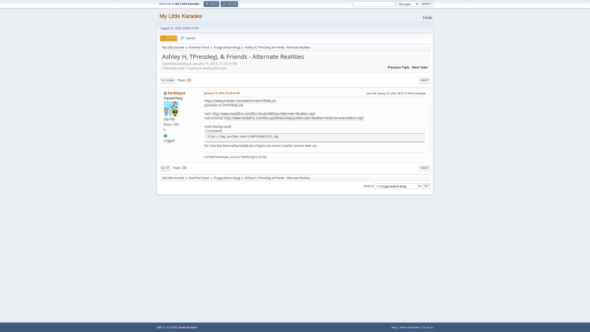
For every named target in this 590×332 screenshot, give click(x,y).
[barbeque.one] (165, 135)
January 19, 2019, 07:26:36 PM (222, 93)
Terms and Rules (409, 327)
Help (394, 327)
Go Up (165, 168)
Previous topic (399, 67)
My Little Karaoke (180, 16)
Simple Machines (187, 327)
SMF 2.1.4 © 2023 (167, 327)
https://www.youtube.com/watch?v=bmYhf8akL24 (240, 101)
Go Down (167, 80)
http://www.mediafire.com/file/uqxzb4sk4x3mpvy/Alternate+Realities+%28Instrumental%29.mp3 (294, 118)
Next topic (420, 67)
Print (424, 80)
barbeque (176, 92)
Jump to (368, 186)
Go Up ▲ (427, 327)
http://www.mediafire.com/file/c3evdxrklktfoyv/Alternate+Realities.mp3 (263, 114)
